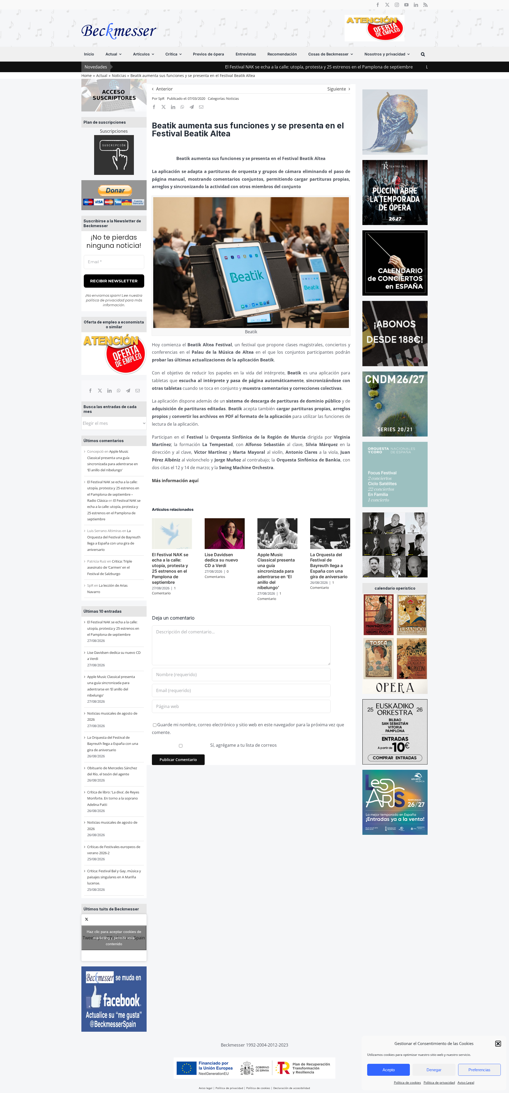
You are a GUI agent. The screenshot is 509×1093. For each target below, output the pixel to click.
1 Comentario (164, 591)
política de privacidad (105, 300)
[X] (100, 390)
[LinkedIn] (109, 390)
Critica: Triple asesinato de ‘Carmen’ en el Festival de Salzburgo (109, 567)
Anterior (164, 89)
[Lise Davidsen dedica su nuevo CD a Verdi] (225, 521)
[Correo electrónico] (137, 390)
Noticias (232, 98)
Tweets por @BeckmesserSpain (114, 937)
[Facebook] (90, 390)
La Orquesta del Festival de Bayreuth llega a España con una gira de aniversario (112, 743)
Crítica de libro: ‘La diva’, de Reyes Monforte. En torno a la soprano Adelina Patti (113, 798)
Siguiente (336, 89)
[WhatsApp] (118, 390)
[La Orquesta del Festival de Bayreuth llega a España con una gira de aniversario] (330, 521)
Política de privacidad (439, 1082)
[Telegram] (128, 390)
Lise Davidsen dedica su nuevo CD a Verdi (418, 67)
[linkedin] (416, 5)
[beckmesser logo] (118, 19)
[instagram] (397, 5)
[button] (498, 1043)
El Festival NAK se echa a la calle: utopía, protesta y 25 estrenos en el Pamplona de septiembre (269, 67)
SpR (161, 98)
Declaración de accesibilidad (291, 1088)
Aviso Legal (466, 1082)
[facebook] (378, 5)
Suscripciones (114, 131)
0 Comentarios (217, 574)
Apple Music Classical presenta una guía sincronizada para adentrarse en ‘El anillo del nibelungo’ (276, 571)
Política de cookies (407, 1082)
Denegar (434, 1070)
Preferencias (479, 1070)
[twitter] (387, 5)
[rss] (425, 5)
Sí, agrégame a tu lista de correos (243, 745)
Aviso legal (205, 1088)
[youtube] (406, 5)
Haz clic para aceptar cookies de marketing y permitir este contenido (114, 937)
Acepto (389, 1070)
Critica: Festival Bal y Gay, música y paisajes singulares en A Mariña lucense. (114, 877)
